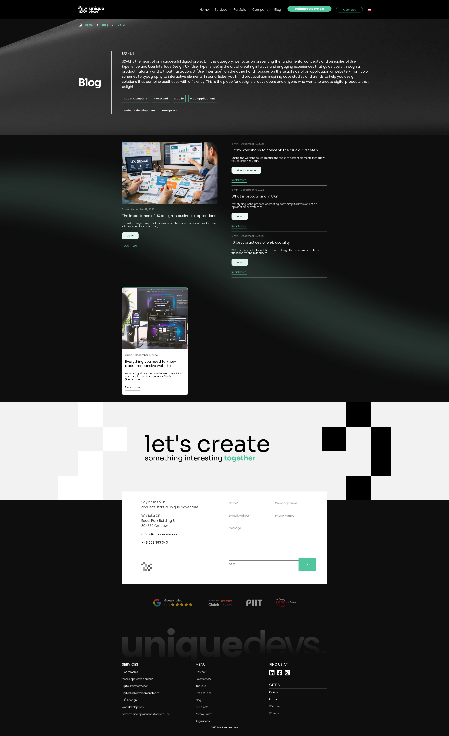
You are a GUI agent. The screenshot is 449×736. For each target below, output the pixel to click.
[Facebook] (279, 672)
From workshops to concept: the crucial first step (275, 150)
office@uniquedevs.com (160, 534)
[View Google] (174, 602)
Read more (129, 246)
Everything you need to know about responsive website (150, 363)
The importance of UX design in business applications (169, 215)
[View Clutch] (220, 602)
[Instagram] (287, 672)
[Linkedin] (271, 672)
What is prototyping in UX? (255, 196)
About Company (246, 170)
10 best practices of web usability (261, 242)
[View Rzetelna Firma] (286, 602)
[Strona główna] (93, 10)
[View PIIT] (254, 602)
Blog (105, 25)
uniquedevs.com (228, 727)
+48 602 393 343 (154, 542)
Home (89, 25)
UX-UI (121, 25)
